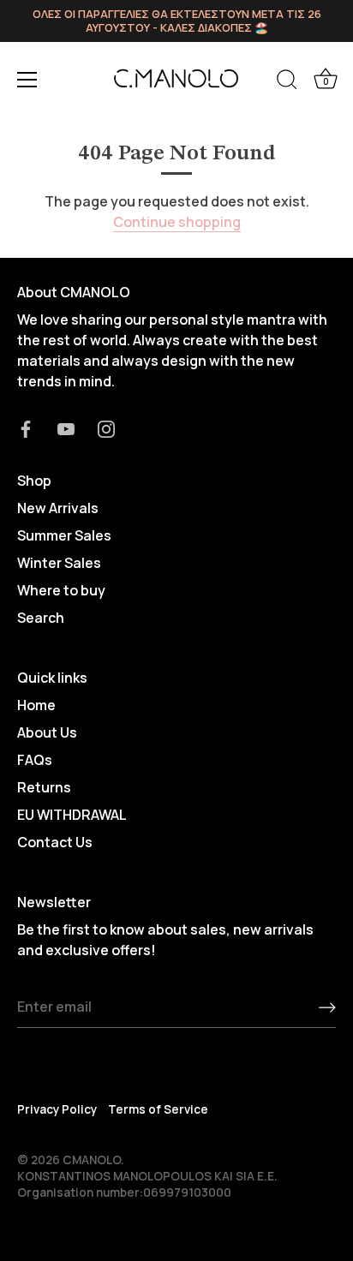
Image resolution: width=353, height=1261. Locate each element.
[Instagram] (106, 427)
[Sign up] (327, 1007)
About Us (47, 732)
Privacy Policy (57, 1109)
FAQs (34, 759)
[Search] (287, 82)
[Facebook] (25, 427)
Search (40, 617)
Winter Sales (59, 562)
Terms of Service (158, 1109)
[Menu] (27, 80)
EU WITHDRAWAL (72, 814)
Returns (44, 787)
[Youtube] (66, 427)
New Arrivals (58, 508)
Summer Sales (64, 535)
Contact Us (55, 842)
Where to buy (61, 590)
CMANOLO (92, 1160)
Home (36, 705)
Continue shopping (177, 221)
